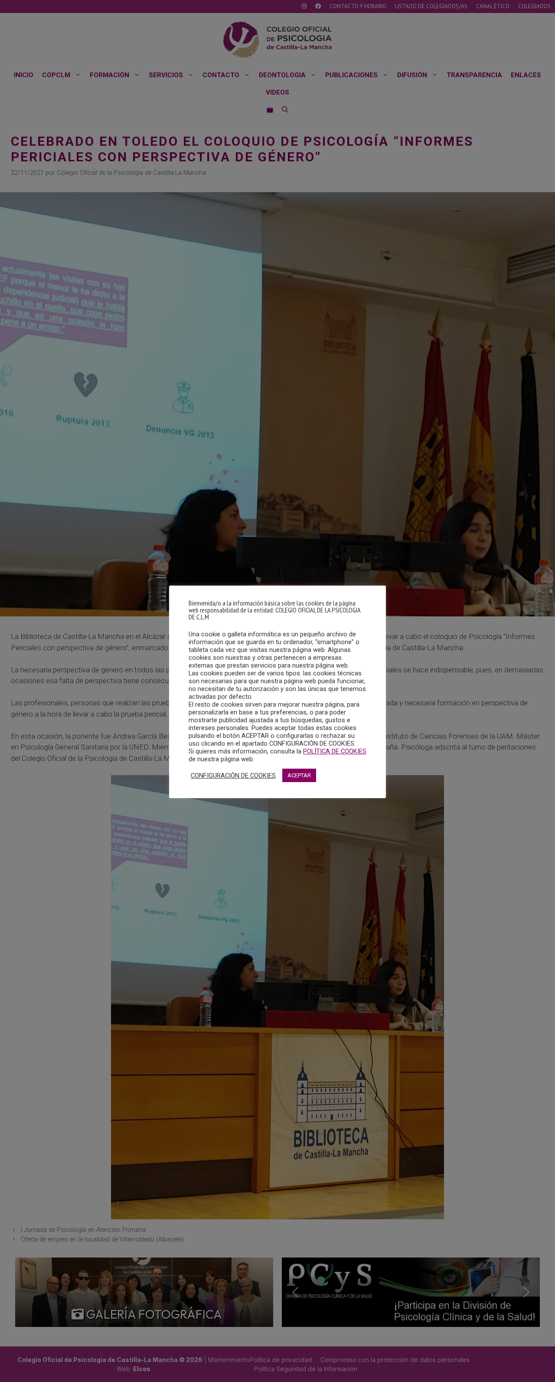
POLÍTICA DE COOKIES (334, 751)
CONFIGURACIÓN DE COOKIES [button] (233, 775)
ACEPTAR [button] (299, 775)
